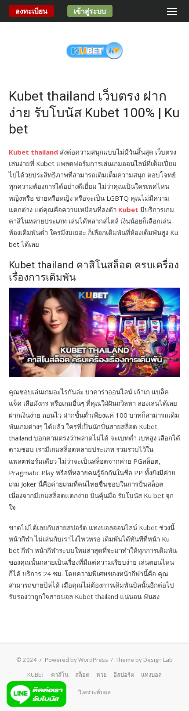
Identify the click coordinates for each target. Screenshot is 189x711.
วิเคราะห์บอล (94, 692)
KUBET (35, 675)
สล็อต (82, 675)
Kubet (128, 209)
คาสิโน (60, 675)
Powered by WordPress (76, 660)
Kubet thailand (33, 152)
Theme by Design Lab (144, 660)
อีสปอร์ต (123, 675)
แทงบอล (151, 675)
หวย (101, 675)
